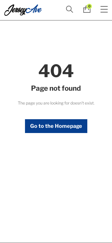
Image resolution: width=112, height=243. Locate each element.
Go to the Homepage (56, 126)
